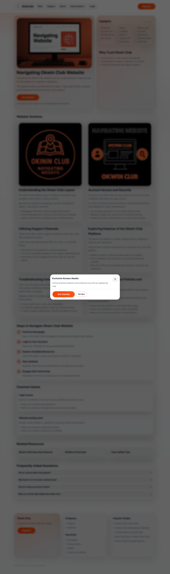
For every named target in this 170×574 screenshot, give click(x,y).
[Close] (115, 279)
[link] (63, 294)
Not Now (81, 294)
